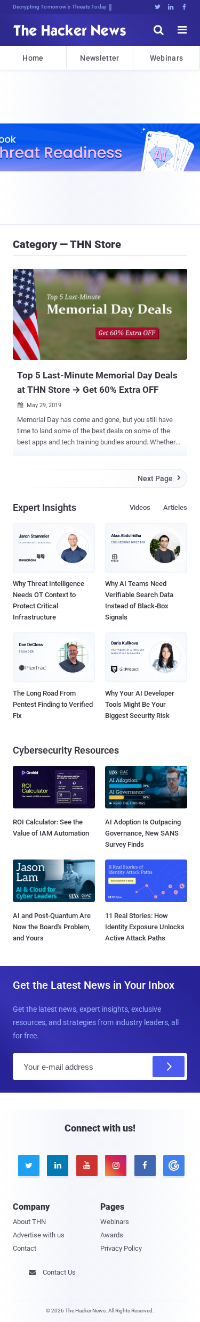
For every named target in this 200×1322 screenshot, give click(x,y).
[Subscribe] (169, 1066)
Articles (175, 507)
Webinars (166, 58)
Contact (24, 1248)
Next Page (159, 478)
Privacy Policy (121, 1248)
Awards (111, 1235)
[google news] (172, 1165)
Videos (140, 507)
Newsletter (99, 58)
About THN (29, 1222)
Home (32, 58)
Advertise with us (39, 1235)
